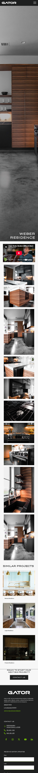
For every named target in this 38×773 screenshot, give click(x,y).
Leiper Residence (9, 630)
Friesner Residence (9, 663)
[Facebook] (6, 740)
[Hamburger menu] (34, 2)
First (5, 755)
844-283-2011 (10, 733)
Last (5, 763)
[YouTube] (25, 740)
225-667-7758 (10, 730)
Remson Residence (9, 598)
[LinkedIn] (32, 740)
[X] (19, 740)
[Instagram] (12, 740)
